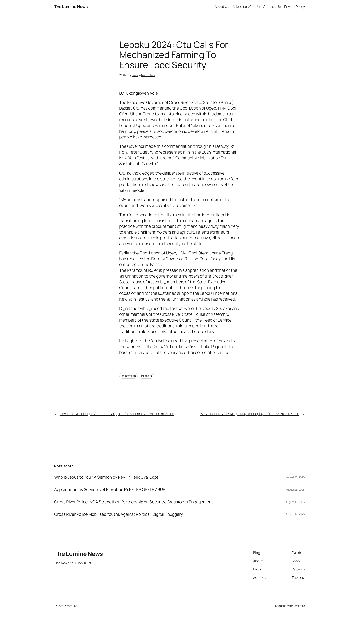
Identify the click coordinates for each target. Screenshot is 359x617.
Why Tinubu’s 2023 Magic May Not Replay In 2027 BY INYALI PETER (249, 413)
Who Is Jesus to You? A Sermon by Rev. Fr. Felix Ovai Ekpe (106, 477)
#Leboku (146, 376)
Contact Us (272, 6)
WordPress (298, 605)
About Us (222, 6)
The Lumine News (71, 6)
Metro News (148, 75)
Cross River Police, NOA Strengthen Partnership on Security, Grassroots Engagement (133, 502)
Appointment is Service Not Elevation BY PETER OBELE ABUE (109, 489)
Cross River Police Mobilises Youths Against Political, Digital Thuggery (118, 514)
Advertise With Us (246, 6)
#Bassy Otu (128, 376)
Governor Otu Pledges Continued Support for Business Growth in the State (117, 413)
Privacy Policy (294, 6)
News (135, 75)
